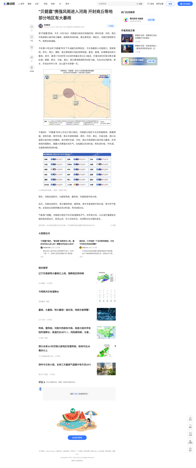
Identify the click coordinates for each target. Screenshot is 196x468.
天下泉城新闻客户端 (46, 356)
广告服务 (80, 451)
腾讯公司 (74, 461)
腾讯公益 (94, 451)
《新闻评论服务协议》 (69, 382)
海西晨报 (42, 301)
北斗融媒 (42, 283)
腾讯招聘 (87, 451)
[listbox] (77, 321)
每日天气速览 (43, 374)
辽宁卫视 (42, 319)
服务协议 (59, 451)
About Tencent (50, 451)
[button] (151, 20)
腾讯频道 (108, 451)
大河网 (41, 338)
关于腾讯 (41, 451)
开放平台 (73, 451)
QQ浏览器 (101, 451)
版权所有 (80, 461)
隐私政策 (66, 451)
